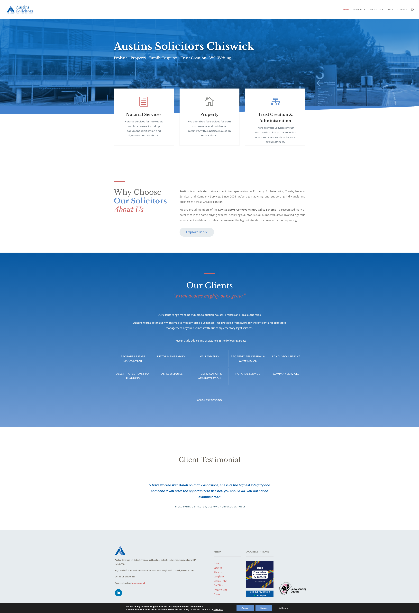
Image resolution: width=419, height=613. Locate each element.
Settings (283, 608)
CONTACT (402, 9)
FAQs (390, 9)
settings (218, 609)
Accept (245, 608)
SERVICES (357, 9)
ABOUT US (375, 9)
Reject (263, 608)
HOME (346, 9)
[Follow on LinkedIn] (118, 592)
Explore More (197, 232)
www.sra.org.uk (138, 583)
